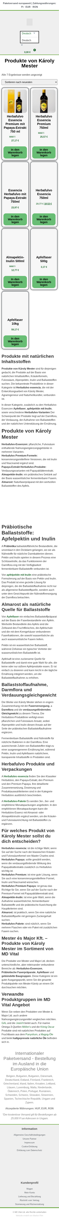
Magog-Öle (47, 1034)
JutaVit (20, 1023)
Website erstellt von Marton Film (29, 1216)
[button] (30, 22)
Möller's (26, 1027)
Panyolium (31, 1034)
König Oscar (47, 1027)
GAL (4, 1023)
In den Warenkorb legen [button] (15, 152)
